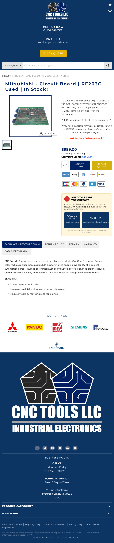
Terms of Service (93, 524)
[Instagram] (52, 447)
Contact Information (12, 524)
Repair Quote (101, 165)
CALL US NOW (72, 220)
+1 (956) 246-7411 (52, 30)
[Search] (108, 65)
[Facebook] (37, 447)
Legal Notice (8, 527)
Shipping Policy (32, 524)
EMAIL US (95, 220)
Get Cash (86, 156)
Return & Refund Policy (55, 524)
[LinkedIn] (67, 447)
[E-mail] (74, 447)
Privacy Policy (75, 524)
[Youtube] (59, 447)
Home (5, 76)
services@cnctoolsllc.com (53, 42)
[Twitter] (44, 447)
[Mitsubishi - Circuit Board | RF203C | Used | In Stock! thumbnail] (6, 144)
